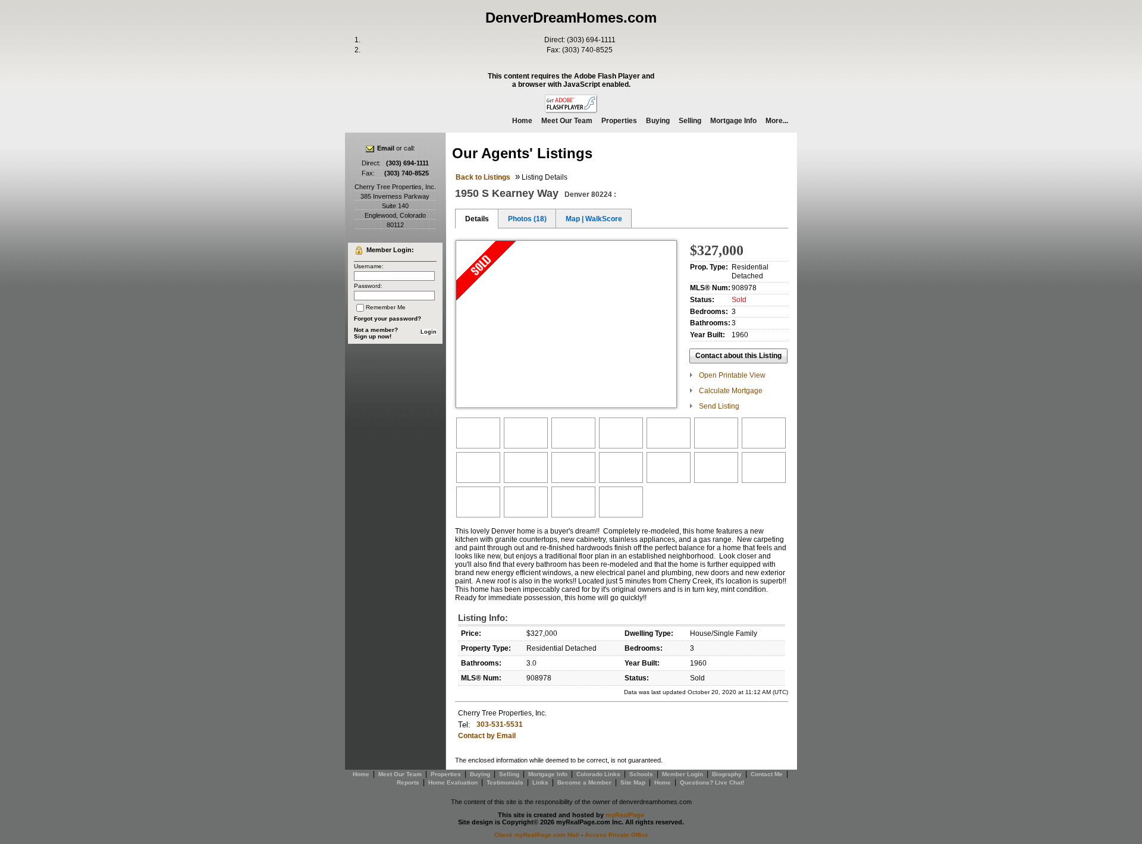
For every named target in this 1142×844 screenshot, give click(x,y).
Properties (619, 121)
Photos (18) (527, 219)
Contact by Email (487, 736)
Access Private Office (616, 835)
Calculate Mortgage (731, 391)
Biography (727, 774)
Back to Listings (483, 177)
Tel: (464, 724)
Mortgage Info (733, 121)
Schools (641, 774)
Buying (658, 121)
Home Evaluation (453, 782)
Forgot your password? (387, 318)
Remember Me (386, 307)
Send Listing (719, 406)
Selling (690, 121)
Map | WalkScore (594, 219)
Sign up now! (372, 336)
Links (540, 782)
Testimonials (505, 782)
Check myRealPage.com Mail (536, 835)
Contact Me (767, 774)
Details (477, 219)
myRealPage (624, 814)
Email (385, 148)
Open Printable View (732, 375)
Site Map (632, 782)
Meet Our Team (566, 121)
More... (776, 121)
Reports (408, 782)
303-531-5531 (499, 724)
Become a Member (584, 782)
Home (522, 121)
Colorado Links (598, 774)
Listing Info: (483, 618)
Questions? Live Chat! (712, 782)
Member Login (682, 774)
